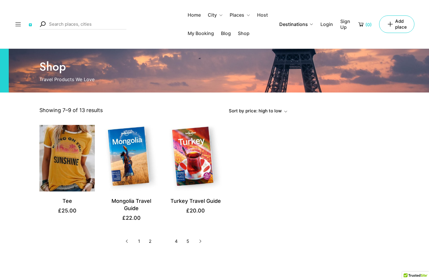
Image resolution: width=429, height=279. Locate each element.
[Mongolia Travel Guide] (131, 158)
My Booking (201, 33)
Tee (67, 201)
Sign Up (345, 24)
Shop (244, 33)
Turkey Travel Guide (195, 201)
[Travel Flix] (30, 24)
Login (326, 24)
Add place (401, 24)
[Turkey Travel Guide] (195, 158)
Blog (226, 33)
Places (237, 15)
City (212, 15)
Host (262, 15)
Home (194, 15)
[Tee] (67, 158)
